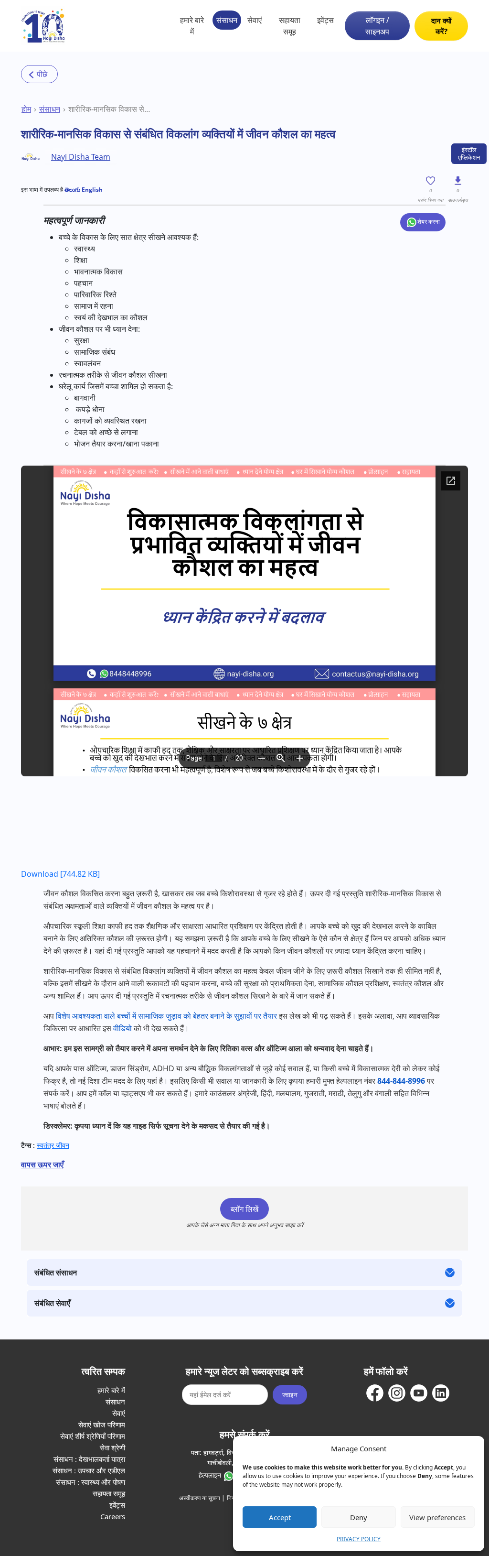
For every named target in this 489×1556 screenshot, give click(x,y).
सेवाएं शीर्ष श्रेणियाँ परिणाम (92, 1436)
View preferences (437, 1517)
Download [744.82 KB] (60, 874)
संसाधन (226, 20)
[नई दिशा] (43, 26)
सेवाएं (254, 20)
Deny (358, 1517)
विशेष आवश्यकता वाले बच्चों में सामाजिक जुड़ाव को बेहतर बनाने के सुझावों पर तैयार (166, 1016)
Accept (280, 1517)
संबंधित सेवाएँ (52, 1303)
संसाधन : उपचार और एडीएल (89, 1470)
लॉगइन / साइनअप (377, 26)
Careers (112, 1516)
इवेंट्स (325, 20)
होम (26, 109)
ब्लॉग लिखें (244, 1209)
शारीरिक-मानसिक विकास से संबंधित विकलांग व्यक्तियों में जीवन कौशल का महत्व (110, 109)
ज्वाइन (290, 1394)
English (91, 189)
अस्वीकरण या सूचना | (202, 1498)
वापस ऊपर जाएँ (42, 1164)
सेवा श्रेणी (112, 1447)
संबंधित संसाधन (55, 1272)
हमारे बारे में (192, 26)
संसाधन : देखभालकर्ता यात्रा (89, 1459)
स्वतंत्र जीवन (53, 1145)
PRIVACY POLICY (359, 1539)
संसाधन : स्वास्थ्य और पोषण (90, 1482)
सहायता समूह (289, 26)
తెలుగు (72, 189)
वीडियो (122, 1028)
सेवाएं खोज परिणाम (101, 1424)
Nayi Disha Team (80, 157)
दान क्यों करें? (441, 26)
